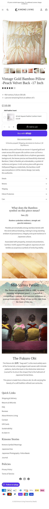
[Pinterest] (28, 479)
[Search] (7, 9)
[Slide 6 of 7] (36, 70)
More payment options (24, 139)
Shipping (5, 189)
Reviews (5, 411)
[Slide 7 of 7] (42, 70)
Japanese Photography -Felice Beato (16, 453)
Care (3, 199)
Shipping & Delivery (9, 398)
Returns (4, 184)
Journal (5, 457)
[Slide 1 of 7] (6, 70)
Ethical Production (8, 194)
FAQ (3, 407)
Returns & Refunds (9, 402)
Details (4, 178)
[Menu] (2, 9)
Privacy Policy (7, 469)
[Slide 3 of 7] (18, 70)
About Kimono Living (10, 415)
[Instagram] (24, 479)
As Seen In (6, 433)
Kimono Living (21, 501)
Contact (5, 420)
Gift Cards (5, 424)
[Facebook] (20, 479)
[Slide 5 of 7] (30, 70)
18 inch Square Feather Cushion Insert (28, 116)
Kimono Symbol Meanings (12, 444)
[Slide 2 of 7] (12, 70)
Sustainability (7, 428)
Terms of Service (8, 473)
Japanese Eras (7, 449)
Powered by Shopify (31, 501)
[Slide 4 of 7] (24, 70)
